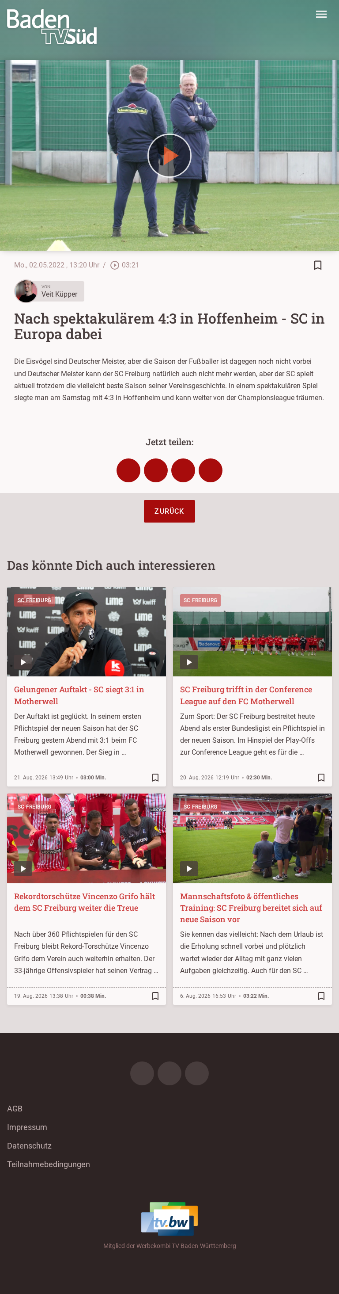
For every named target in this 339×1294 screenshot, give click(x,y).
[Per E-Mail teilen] (210, 470)
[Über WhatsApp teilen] (183, 470)
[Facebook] (142, 1073)
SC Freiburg (34, 600)
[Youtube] (197, 1073)
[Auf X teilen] (156, 470)
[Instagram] (169, 1073)
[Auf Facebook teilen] (128, 470)
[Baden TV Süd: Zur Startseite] (52, 26)
